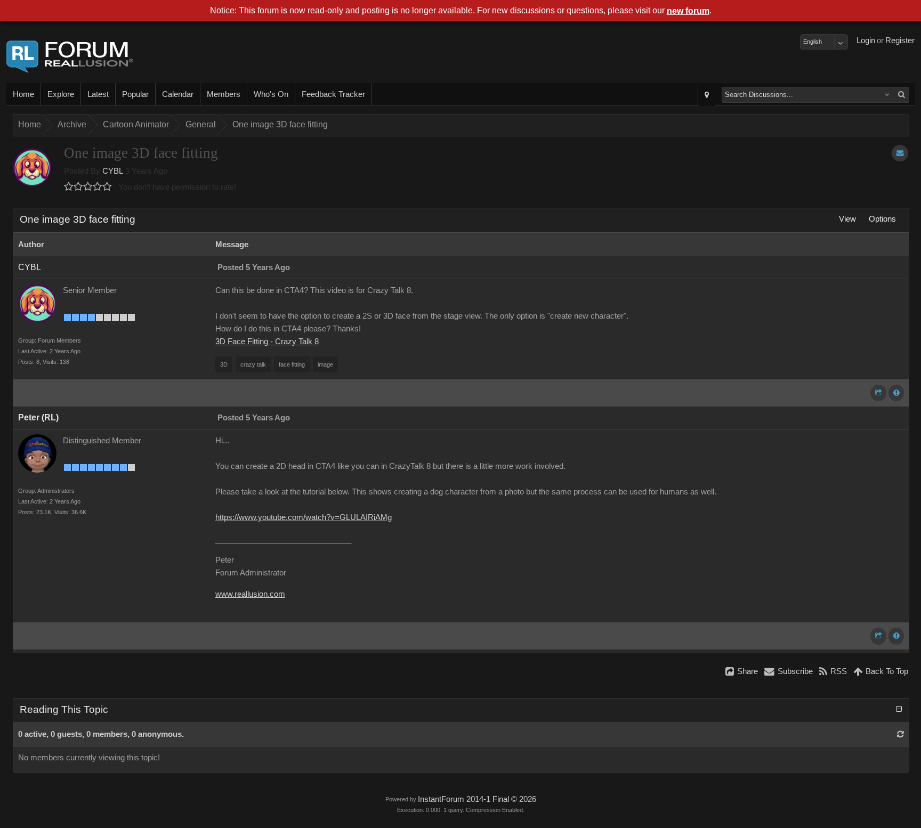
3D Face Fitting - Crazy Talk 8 (267, 341)
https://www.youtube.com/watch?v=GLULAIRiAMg (303, 517)
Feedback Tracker (333, 94)
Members (223, 94)
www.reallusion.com (250, 594)
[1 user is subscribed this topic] (900, 153)
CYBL (112, 171)
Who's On (271, 94)
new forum (688, 10)
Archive (72, 124)
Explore (60, 94)
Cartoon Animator (136, 124)
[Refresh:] (900, 734)
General (200, 124)
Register (900, 40)
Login (866, 40)
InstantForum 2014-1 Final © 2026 (477, 799)
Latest (98, 94)
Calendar (177, 94)
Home (23, 94)
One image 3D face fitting (280, 124)
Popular (135, 94)
